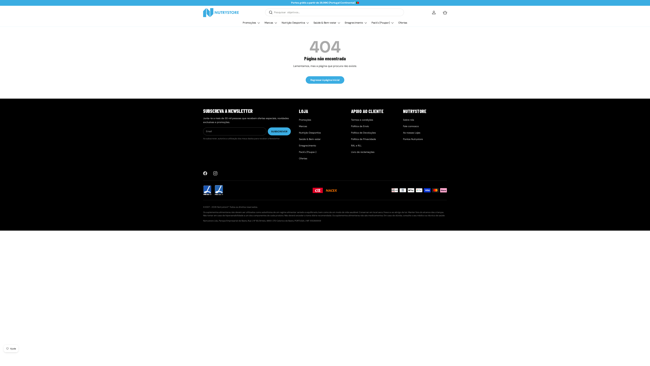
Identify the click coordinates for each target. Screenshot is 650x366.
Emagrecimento (354, 22)
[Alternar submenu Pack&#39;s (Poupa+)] (392, 23)
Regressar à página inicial (325, 80)
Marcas (269, 22)
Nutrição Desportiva (293, 22)
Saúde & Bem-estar (324, 22)
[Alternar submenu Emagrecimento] (365, 23)
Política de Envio (360, 126)
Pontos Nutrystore (413, 139)
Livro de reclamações (362, 152)
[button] (445, 12)
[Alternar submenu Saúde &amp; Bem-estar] (339, 23)
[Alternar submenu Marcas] (276, 23)
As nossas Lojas (411, 132)
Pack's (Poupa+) (381, 22)
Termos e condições (362, 119)
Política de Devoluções (363, 132)
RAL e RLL (356, 145)
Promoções (249, 22)
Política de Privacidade (363, 139)
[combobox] (334, 12)
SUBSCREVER (279, 131)
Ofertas (402, 22)
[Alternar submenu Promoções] (259, 23)
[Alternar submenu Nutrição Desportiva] (307, 23)
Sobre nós (408, 119)
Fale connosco (411, 126)
